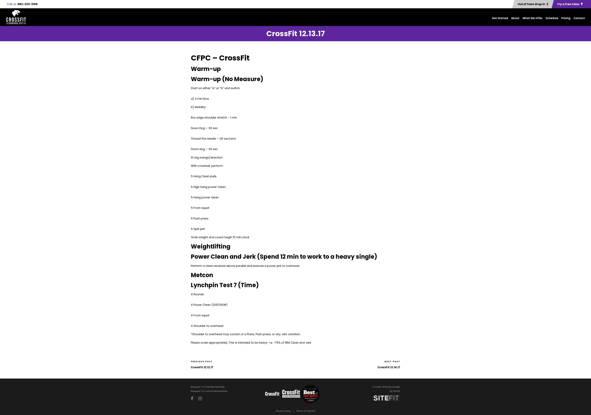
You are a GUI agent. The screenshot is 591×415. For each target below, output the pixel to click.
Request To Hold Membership (208, 386)
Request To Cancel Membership (209, 391)
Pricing (565, 18)
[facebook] (192, 399)
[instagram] (200, 399)
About (515, 18)
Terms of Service (305, 411)
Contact (579, 18)
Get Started (500, 18)
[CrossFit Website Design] (386, 397)
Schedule (552, 18)
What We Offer (533, 18)
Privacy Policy (283, 411)
